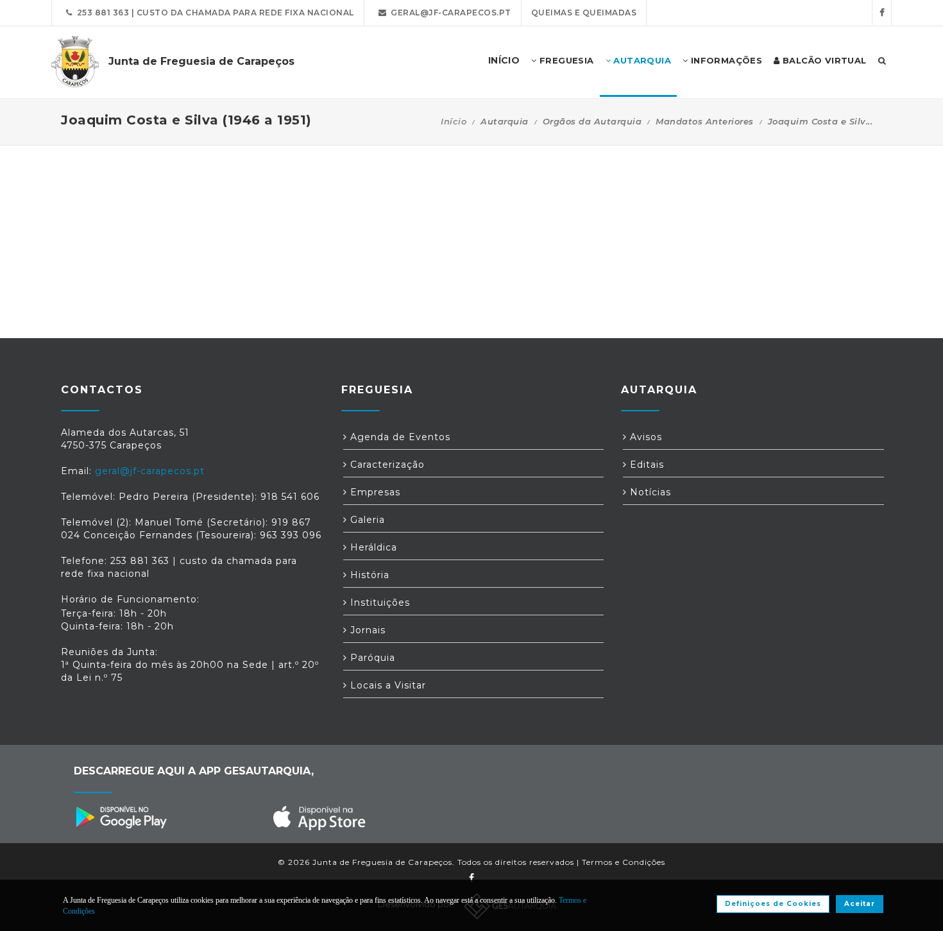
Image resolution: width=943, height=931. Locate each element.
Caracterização (386, 464)
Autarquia (641, 60)
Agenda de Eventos (398, 437)
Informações (725, 60)
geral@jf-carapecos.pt (448, 12)
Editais (645, 464)
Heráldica (372, 547)
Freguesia (565, 60)
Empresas (373, 492)
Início (453, 121)
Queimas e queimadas (584, 12)
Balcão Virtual (823, 60)
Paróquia (371, 657)
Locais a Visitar (386, 685)
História (368, 575)
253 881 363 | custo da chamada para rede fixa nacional (213, 12)
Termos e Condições (623, 862)
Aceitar (859, 904)
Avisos (644, 437)
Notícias (649, 492)
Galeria (366, 519)
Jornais (366, 630)
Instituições (378, 602)
